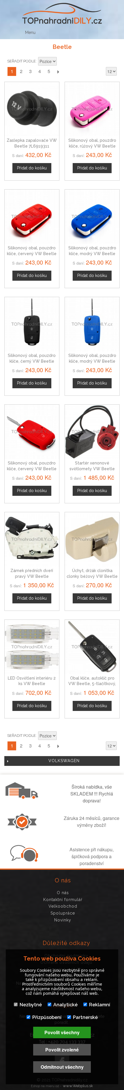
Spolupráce (62, 913)
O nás (63, 892)
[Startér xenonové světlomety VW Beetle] (92, 432)
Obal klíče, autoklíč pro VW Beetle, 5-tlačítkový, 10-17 (92, 684)
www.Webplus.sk (78, 1086)
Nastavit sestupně (62, 62)
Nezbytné (31, 1004)
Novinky (62, 920)
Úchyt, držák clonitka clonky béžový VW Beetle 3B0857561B (92, 576)
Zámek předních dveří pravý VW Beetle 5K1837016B (31, 576)
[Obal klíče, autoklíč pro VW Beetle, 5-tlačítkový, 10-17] (92, 647)
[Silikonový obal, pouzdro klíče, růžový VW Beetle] (92, 109)
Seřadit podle (21, 61)
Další (58, 71)
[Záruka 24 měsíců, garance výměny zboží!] (23, 828)
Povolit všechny (62, 1032)
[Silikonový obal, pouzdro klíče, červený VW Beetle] (32, 217)
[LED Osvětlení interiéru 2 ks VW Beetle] (32, 647)
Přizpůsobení (46, 1017)
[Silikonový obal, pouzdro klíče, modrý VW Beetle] (92, 217)
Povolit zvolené (62, 1049)
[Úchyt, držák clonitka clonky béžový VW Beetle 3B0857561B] (92, 539)
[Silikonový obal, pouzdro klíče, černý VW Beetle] (32, 324)
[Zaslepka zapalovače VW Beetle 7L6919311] (32, 109)
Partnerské (85, 1017)
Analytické (65, 1004)
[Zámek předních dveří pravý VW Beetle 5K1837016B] (32, 539)
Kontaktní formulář (62, 899)
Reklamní (99, 1004)
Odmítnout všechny (62, 1067)
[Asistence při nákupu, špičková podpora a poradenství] (23, 860)
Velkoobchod (62, 906)
